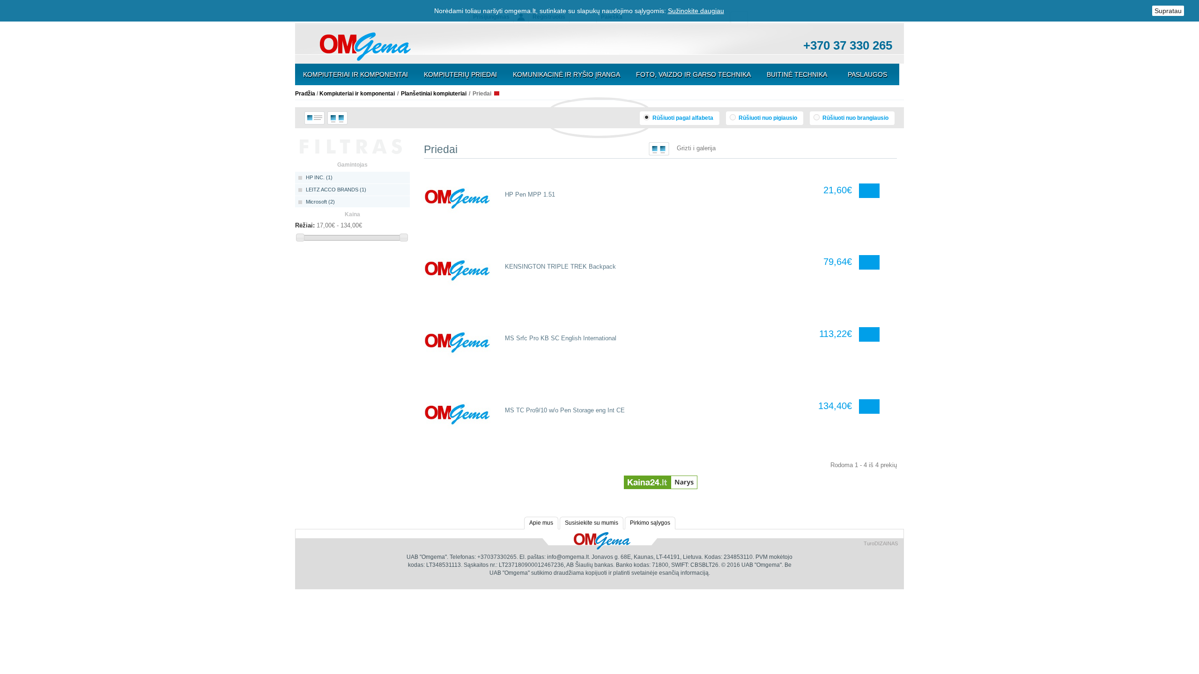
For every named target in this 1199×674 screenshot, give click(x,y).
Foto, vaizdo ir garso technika (693, 74)
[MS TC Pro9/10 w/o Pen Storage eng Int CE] (457, 415)
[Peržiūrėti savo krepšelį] (448, 47)
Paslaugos (867, 74)
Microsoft (320, 202)
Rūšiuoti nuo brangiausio (854, 118)
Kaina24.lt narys (660, 478)
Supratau (1168, 11)
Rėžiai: (305, 225)
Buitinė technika (797, 74)
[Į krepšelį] (872, 190)
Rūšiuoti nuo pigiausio (767, 118)
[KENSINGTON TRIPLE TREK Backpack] (457, 270)
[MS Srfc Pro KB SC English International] (457, 343)
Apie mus (541, 523)
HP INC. (319, 177)
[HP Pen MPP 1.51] (457, 199)
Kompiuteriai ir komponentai (355, 74)
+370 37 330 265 (847, 45)
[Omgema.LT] (365, 46)
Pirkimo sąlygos (650, 523)
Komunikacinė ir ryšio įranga (566, 74)
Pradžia (305, 93)
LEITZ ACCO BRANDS (336, 189)
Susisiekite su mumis (591, 523)
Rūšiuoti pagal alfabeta (682, 118)
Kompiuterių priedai (460, 74)
